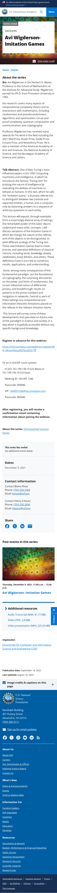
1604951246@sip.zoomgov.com (28, 391)
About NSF (7, 755)
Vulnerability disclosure (12, 878)
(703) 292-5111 (10, 722)
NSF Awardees (9, 812)
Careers (6, 759)
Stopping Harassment (13, 856)
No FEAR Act (15, 883)
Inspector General (33, 878)
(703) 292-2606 (22, 504)
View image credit (46, 61)
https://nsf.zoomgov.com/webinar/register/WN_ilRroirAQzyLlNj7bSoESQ (28, 348)
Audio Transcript (27, 614)
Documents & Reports (13, 843)
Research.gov (9, 870)
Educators (7, 826)
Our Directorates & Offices (15, 764)
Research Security (11, 861)
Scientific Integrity (11, 865)
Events (14, 69)
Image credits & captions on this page (26, 684)
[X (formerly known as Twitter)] (11, 737)
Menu (52, 11)
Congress (7, 817)
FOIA (5, 883)
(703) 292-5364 (22, 490)
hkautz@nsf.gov (21, 508)
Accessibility (39, 883)
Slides (19, 620)
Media (5, 821)
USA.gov (27, 883)
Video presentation (29, 625)
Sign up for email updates (22, 729)
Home (5, 69)
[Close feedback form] (54, 610)
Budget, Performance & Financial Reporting (24, 847)
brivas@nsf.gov (21, 493)
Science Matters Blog (13, 795)
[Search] (41, 11)
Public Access (9, 852)
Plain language (9, 888)
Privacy (47, 878)
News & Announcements (15, 786)
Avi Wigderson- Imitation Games (26, 592)
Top (51, 659)
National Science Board (14, 768)
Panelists (7, 830)
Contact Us (7, 773)
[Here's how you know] (28, 3)
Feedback (54, 619)
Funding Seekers (10, 808)
